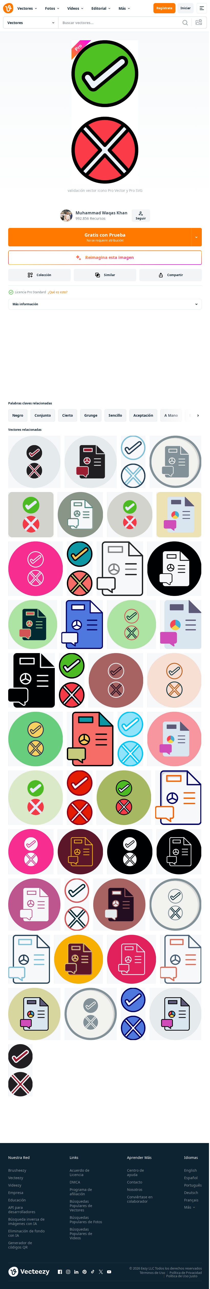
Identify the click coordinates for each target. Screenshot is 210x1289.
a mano (171, 415)
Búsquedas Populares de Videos (80, 1238)
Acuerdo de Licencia (78, 1172)
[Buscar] (185, 22)
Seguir (141, 218)
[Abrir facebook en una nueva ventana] (60, 1272)
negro (17, 415)
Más (122, 8)
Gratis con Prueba (105, 237)
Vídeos (73, 8)
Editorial (98, 8)
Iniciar (186, 8)
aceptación (143, 415)
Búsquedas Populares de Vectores (80, 1205)
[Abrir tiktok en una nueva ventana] (93, 1272)
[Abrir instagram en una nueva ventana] (68, 1272)
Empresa (15, 1192)
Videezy (14, 1185)
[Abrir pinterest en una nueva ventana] (84, 1272)
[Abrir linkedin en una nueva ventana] (76, 1272)
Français (187, 1200)
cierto (67, 415)
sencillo (115, 415)
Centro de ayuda (133, 1172)
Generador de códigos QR (20, 1245)
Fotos (50, 8)
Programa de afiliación (80, 1191)
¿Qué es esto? (57, 292)
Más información (25, 304)
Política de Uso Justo (178, 1275)
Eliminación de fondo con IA (21, 1233)
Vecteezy (15, 1177)
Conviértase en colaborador (137, 1199)
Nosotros (132, 1189)
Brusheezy (17, 1170)
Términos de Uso (148, 1272)
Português (189, 1185)
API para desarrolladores (21, 1209)
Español (187, 1177)
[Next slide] (190, 415)
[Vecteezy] (8, 8)
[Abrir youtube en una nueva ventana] (109, 1272)
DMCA (74, 1182)
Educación (17, 1200)
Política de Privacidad (182, 1272)
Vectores (25, 8)
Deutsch (187, 1192)
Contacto (132, 1182)
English (186, 1170)
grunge (90, 415)
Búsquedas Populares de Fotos (80, 1222)
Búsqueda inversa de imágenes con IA (25, 1221)
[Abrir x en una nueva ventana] (101, 1272)
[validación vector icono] (34, 462)
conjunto (43, 415)
